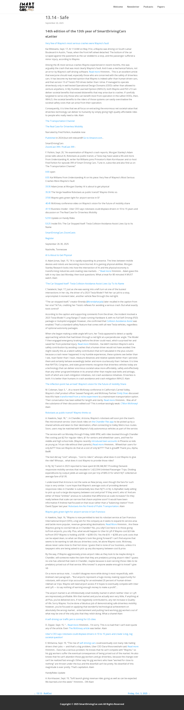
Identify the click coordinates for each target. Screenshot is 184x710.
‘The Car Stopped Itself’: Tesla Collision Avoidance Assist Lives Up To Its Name (84, 283)
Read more (94, 71)
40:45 (48, 203)
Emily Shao (122, 393)
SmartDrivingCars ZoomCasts (60, 232)
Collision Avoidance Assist (120, 321)
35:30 (48, 192)
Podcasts (148, 6)
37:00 (48, 197)
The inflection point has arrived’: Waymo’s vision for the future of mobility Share (85, 384)
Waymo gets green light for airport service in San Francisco (75, 511)
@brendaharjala (95, 301)
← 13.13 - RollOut (43, 693)
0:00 (47, 171)
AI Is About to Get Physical (58, 255)
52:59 (48, 218)
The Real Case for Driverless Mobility (64, 126)
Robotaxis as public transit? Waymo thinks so (68, 412)
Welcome (118, 6)
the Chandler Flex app (103, 421)
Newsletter (133, 6)
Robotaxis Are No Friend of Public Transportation (93, 506)
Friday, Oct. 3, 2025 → (139, 693)
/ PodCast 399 (67, 146)
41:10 (48, 208)
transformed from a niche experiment (79, 396)
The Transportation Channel (60, 120)
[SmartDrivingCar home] (27, 7)
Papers (161, 6)
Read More (111, 524)
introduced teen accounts (104, 441)
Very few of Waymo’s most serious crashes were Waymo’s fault (77, 43)
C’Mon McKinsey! (129, 403)
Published (50, 137)
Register (49, 238)
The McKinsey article (79, 628)
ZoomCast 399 (52, 146)
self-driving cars (87, 642)
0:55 (47, 177)
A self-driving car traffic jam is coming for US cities (70, 619)
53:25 (48, 223)
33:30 (48, 186)
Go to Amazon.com (92, 137)
